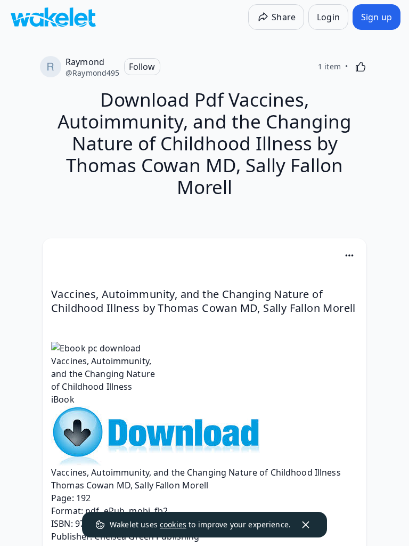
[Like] (360, 66)
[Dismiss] (305, 524)
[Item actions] (349, 255)
